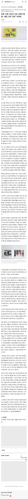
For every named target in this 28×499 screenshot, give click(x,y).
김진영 (2, 19)
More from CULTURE (6, 492)
